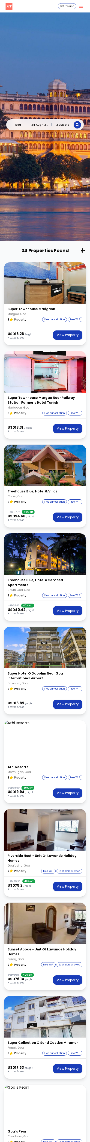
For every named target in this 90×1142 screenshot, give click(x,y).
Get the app (67, 6)
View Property (68, 335)
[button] (45, 283)
